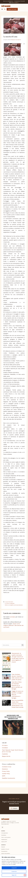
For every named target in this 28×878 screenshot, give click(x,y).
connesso (12, 617)
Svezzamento (4, 851)
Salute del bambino (5, 853)
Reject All (14, 875)
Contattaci (5, 747)
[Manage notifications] (25, 875)
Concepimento (4, 833)
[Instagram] (2, 827)
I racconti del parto (9, 601)
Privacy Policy (6, 771)
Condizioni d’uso (6, 766)
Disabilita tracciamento (8, 778)
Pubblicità (5, 754)
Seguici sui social (12, 9)
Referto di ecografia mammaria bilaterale (14, 605)
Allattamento (4, 839)
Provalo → (16, 2)
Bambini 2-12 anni (5, 849)
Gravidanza (3, 835)
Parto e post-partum (6, 837)
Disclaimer (5, 769)
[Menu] (2, 9)
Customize (14, 871)
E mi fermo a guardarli (9, 603)
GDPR (3, 776)
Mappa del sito (6, 756)
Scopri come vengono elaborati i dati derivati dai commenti (13, 625)
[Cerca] (4, 9)
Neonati (3, 846)
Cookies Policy (6, 773)
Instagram (15, 808)
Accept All (14, 867)
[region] (14, 866)
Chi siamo (5, 745)
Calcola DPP (4, 841)
